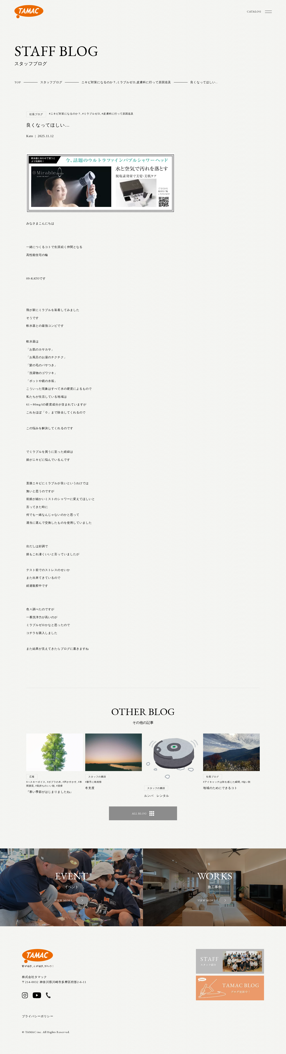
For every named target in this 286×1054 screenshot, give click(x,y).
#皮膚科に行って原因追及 (117, 113)
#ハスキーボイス (35, 782)
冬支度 (90, 788)
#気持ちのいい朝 (44, 785)
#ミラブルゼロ (91, 113)
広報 (31, 776)
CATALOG (254, 11)
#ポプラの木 (54, 782)
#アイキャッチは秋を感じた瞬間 (221, 782)
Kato (29, 136)
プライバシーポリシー (37, 1016)
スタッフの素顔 (97, 776)
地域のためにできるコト (220, 788)
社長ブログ (36, 114)
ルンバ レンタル (156, 795)
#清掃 (59, 785)
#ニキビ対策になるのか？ (65, 113)
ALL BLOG (139, 813)
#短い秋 (246, 782)
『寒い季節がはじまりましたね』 (49, 791)
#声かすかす (70, 782)
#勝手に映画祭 (93, 782)
